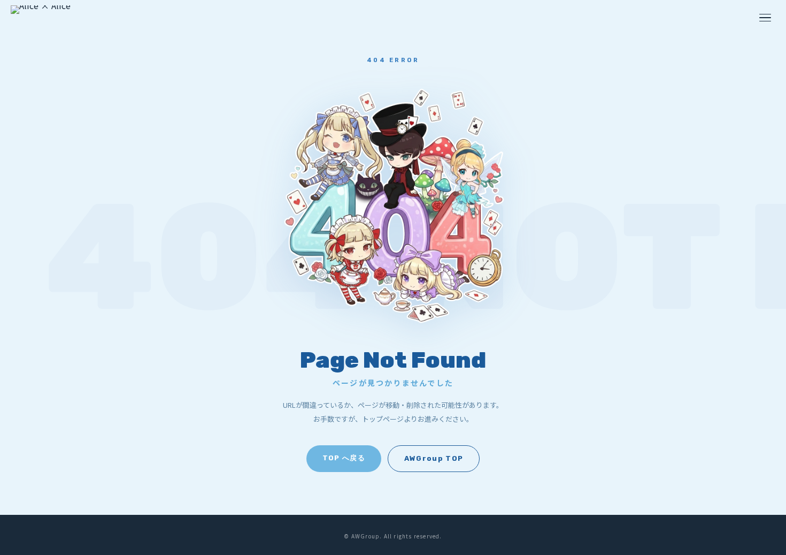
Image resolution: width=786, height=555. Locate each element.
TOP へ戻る (343, 458)
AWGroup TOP (433, 458)
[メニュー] (765, 18)
